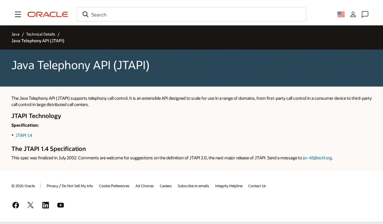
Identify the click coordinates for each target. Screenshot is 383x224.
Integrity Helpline (228, 185)
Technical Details (40, 34)
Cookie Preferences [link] (114, 185)
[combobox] (191, 14)
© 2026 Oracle (23, 185)
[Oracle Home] (47, 14)
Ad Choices (145, 185)
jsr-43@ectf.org (317, 157)
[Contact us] (365, 14)
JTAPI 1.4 (24, 135)
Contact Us (257, 185)
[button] (18, 14)
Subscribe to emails (193, 185)
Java (15, 34)
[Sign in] (353, 14)
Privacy (52, 185)
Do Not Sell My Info (77, 185)
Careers (166, 185)
